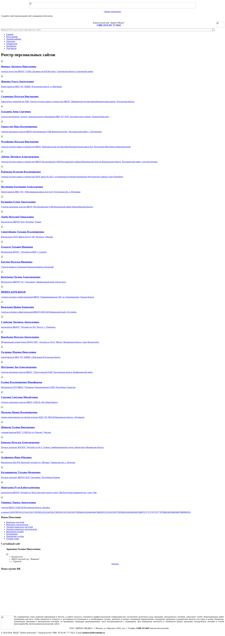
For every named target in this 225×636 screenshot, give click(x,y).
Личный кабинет (13, 39)
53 (108, 512)
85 (175, 512)
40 (81, 512)
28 (56, 512)
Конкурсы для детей (15, 522)
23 (46, 512)
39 (79, 512)
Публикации (12, 534)
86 (177, 512)
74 (152, 512)
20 (40, 512)
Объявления (11, 44)
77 (158, 512)
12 (23, 512)
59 (121, 512)
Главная (9, 34)
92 (190, 512)
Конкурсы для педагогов (17, 524)
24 (48, 512)
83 (171, 512)
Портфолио (11, 46)
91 (187, 512)
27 (54, 512)
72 (148, 512)
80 (165, 512)
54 (110, 512)
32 (65, 512)
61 (125, 512)
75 (154, 512)
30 (60, 512)
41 (83, 512)
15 (29, 512)
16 (31, 512)
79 (162, 512)
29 (58, 512)
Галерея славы (12, 539)
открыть (115, 564)
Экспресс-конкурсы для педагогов (21, 529)
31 (62, 512)
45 (92, 512)
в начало (5, 512)
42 (85, 512)
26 (52, 512)
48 (98, 512)
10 (19, 512)
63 (129, 512)
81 (167, 512)
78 (160, 512)
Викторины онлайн (15, 531)
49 (100, 512)
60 (123, 512)
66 (135, 512)
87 (179, 512)
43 (87, 512)
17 (33, 512)
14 (27, 512)
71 (146, 512)
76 (156, 512)
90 (185, 512)
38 (77, 512)
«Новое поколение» (112, 11)
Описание (10, 41)
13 (25, 512)
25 (50, 512)
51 (104, 512)
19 (37, 512)
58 (119, 512)
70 (144, 512)
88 (181, 512)
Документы (11, 48)
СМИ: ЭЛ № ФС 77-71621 (109, 25)
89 (183, 512)
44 (90, 512)
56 (115, 512)
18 (35, 512)
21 (42, 512)
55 (112, 512)
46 (94, 512)
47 (96, 512)
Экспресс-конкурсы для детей (19, 527)
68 (140, 512)
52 (106, 512)
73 (150, 512)
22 (44, 512)
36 (73, 512)
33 (67, 512)
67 (137, 512)
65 (133, 512)
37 (75, 512)
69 (142, 512)
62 (127, 512)
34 (69, 512)
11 (21, 512)
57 (117, 512)
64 (131, 512)
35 (71, 512)
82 (169, 512)
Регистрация (11, 37)
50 (102, 512)
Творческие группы (15, 536)
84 (173, 512)
